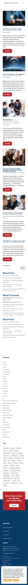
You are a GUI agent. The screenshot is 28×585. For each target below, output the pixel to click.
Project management (8, 415)
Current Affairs (6, 374)
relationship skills (6, 480)
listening (5, 468)
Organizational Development (10, 400)
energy (4, 460)
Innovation (5, 386)
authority (5, 450)
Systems (5, 429)
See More (7, 51)
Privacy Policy (6, 531)
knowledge (5, 465)
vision (21, 483)
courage (5, 458)
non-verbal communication (14, 468)
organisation (6, 470)
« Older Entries (6, 265)
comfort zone (6, 455)
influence (9, 463)
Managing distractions (15, 302)
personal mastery (14, 473)
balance (10, 450)
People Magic (6, 408)
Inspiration (5, 388)
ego (23, 458)
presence (18, 475)
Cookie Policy (6, 535)
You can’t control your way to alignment (14, 74)
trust (19, 480)
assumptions (6, 448)
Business (5, 364)
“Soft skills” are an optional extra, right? (14, 241)
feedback (13, 460)
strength (14, 480)
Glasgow (5, 381)
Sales (4, 420)
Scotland (5, 422)
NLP (4, 398)
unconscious (6, 483)
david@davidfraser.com (9, 553)
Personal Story (6, 412)
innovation (15, 463)
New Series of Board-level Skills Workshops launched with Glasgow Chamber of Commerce (12, 170)
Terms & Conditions (7, 527)
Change (20, 214)
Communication (7, 372)
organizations (6, 473)
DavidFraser (7, 121)
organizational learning (15, 470)
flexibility (19, 460)
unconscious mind (14, 483)
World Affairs (6, 437)
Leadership (5, 216)
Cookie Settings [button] (7, 580)
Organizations (6, 123)
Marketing (5, 396)
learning (17, 465)
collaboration (19, 453)
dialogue (10, 458)
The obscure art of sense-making (12, 29)
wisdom (5, 485)
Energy (4, 376)
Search (22, 268)
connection (21, 455)
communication (14, 455)
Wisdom (5, 218)
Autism (4, 362)
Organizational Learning (9, 403)
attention (12, 448)
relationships (16, 478)
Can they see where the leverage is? (13, 213)
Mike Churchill (6, 309)
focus (4, 463)
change (13, 453)
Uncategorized (6, 32)
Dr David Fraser (6, 304)
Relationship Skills (15, 123)
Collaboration (6, 369)
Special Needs (6, 427)
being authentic (6, 453)
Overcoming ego (7, 119)
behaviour (16, 450)
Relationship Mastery (7, 478)
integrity (21, 463)
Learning (5, 393)
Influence (5, 384)
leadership (12, 465)
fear (9, 460)
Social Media (6, 425)
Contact (14, 505)
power (13, 475)
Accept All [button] (16, 580)
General (5, 379)
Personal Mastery (7, 410)
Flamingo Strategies (9, 30)
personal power (6, 475)
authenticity (18, 448)
